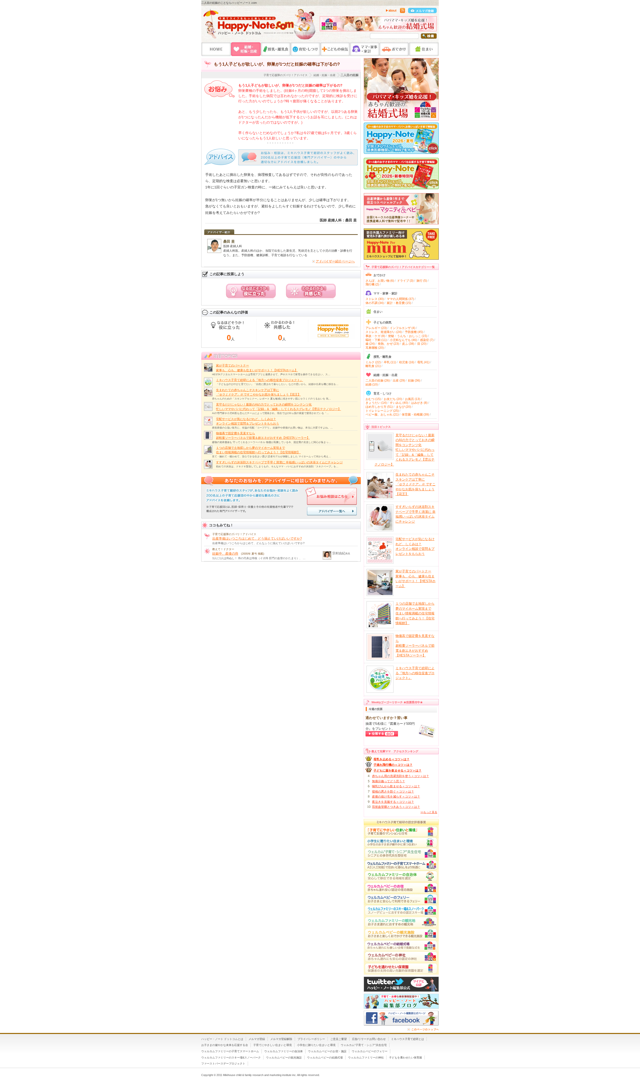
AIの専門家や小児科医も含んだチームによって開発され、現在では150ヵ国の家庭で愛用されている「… (270, 413)
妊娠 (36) (414, 380)
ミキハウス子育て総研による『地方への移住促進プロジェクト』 (259, 380)
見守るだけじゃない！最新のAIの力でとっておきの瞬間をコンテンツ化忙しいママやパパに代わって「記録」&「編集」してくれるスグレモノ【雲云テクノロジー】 (404, 449)
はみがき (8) (419, 403)
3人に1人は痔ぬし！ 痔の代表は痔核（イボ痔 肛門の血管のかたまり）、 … (259, 558)
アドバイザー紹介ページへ (335, 261)
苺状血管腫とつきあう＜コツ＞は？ (396, 807)
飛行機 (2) (372, 284)
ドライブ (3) (405, 280)
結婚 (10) (372, 384)
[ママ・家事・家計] (364, 49)
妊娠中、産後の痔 (225, 553)
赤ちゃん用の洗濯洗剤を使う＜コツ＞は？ (400, 776)
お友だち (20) (393, 399)
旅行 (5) (421, 280)
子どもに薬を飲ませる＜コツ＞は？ (398, 770)
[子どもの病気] (335, 49)
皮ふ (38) (408, 343)
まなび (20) (403, 407)
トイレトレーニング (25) (382, 411)
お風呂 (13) (412, 399)
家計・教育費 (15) (399, 303)
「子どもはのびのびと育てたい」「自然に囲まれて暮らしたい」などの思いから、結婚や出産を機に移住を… (277, 384)
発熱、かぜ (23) (388, 343)
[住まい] (424, 49)
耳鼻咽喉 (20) (375, 347)
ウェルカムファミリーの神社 (366, 1057)
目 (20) (421, 343)
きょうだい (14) (376, 403)
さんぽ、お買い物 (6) (380, 280)
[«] (325, 25)
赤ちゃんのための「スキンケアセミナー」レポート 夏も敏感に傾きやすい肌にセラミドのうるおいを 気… (271, 398)
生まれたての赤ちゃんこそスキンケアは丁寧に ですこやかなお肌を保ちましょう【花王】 (416, 484)
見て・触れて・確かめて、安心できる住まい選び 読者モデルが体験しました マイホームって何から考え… (271, 456)
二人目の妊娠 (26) (378, 380)
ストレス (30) (375, 299)
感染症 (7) (427, 340)
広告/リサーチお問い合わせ (369, 1038)
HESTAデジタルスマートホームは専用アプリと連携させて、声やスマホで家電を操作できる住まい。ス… (271, 374)
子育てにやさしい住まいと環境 (272, 1044)
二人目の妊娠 (349, 75)
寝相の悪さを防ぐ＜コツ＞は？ (393, 791)
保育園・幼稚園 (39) (415, 414)
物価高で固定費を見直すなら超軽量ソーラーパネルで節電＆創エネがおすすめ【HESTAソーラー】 (415, 645)
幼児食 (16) (406, 362)
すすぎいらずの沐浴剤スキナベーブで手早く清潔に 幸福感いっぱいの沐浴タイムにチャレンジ (279, 462)
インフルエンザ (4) (402, 328)
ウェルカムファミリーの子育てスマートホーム (230, 1051)
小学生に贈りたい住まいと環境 (316, 1044)
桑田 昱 (229, 241)
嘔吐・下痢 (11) (376, 340)
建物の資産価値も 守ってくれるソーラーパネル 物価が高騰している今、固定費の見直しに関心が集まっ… (271, 442)
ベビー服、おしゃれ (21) (382, 414)
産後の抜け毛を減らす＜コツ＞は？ (396, 796)
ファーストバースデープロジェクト (223, 1063)
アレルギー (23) (376, 328)
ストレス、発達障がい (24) (384, 332)
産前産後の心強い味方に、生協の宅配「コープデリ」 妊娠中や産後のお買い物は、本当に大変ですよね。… (272, 427)
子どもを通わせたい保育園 (405, 1057)
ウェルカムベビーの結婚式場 (325, 1057)
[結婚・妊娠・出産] (246, 49)
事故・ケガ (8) (375, 336)
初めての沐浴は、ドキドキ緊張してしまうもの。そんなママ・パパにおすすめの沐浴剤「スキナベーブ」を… (277, 466)
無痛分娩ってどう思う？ (388, 781)
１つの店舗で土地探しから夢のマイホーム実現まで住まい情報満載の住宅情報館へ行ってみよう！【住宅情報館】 (415, 613)
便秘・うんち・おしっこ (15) (407, 336)
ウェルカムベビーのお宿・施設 (327, 1051)
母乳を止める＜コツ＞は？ (392, 759)
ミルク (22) (373, 362)
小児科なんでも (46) (403, 340)
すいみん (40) (399, 403)
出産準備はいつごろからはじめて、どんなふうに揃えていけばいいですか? (258, 543)
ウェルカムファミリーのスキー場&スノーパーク (231, 1057)
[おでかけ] (394, 49)
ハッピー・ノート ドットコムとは (222, 1038)
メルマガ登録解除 (281, 1038)
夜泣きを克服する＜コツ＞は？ (393, 802)
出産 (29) (399, 380)
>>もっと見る (428, 812)
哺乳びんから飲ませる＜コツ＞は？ (396, 786)
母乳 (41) (423, 362)
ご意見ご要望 (338, 1038)
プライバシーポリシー (311, 1038)
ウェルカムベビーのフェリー (370, 1051)
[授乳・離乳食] (275, 49)
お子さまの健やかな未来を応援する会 (224, 1044)
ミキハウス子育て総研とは (407, 1038)
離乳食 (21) (373, 366)
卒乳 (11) (390, 362)
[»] (432, 25)
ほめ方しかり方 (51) (379, 407)
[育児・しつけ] (305, 49)
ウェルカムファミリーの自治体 (283, 1051)
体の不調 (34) (375, 303)
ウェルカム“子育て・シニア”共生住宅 (364, 1044)
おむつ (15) (373, 399)
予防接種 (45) (414, 332)
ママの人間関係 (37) (400, 299)
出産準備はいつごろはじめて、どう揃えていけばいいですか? (257, 538)
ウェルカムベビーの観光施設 (284, 1057)
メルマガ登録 (256, 1038)
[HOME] (216, 49)
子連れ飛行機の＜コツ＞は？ (393, 765)
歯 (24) (370, 343)
